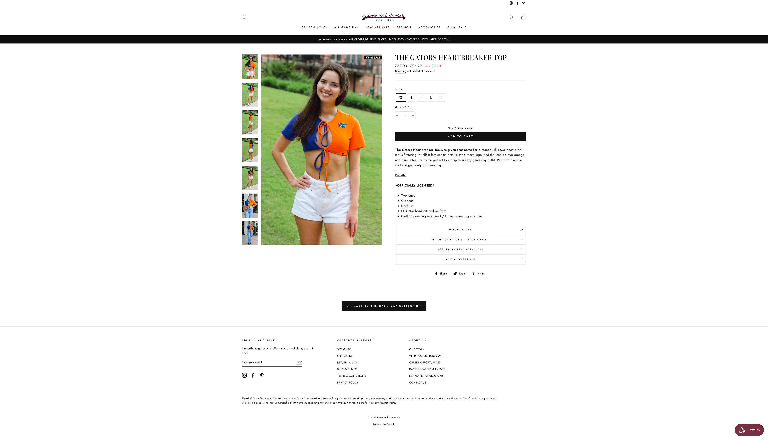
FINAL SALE (457, 27)
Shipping (400, 71)
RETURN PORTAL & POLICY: (461, 249)
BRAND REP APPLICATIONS (426, 376)
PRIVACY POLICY (347, 382)
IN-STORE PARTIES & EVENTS (427, 369)
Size (399, 89)
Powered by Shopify (384, 424)
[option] (384, 39)
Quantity (403, 107)
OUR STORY (416, 349)
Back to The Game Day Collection (386, 306)
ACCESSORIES (429, 27)
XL (441, 97)
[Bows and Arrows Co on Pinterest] (261, 375)
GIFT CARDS (345, 356)
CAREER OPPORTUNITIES (424, 362)
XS (401, 97)
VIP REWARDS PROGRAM (425, 356)
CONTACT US (417, 382)
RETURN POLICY (347, 362)
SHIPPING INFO (347, 369)
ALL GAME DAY (346, 27)
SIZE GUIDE (344, 349)
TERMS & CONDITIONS (351, 376)
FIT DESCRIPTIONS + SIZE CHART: (460, 239)
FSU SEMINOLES (314, 27)
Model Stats (460, 229)
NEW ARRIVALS (378, 27)
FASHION (404, 27)
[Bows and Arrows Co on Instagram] (244, 375)
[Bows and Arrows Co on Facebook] (253, 375)
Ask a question (460, 259)
